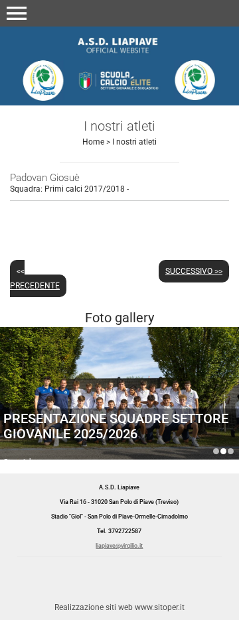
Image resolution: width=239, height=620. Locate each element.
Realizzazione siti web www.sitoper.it (119, 607)
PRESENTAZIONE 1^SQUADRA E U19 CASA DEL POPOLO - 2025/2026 (216, 451)
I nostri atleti (134, 142)
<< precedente (35, 278)
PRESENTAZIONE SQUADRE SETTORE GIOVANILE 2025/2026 (115, 426)
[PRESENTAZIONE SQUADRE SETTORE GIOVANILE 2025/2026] (119, 406)
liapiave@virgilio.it (119, 545)
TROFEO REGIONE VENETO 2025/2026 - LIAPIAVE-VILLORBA (231, 451)
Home (93, 142)
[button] (16, 13)
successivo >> (193, 271)
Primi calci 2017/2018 (84, 189)
